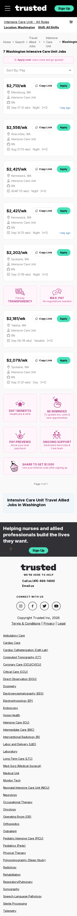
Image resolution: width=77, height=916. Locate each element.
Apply (63, 85)
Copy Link (45, 85)
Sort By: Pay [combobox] (15, 70)
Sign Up (64, 8)
